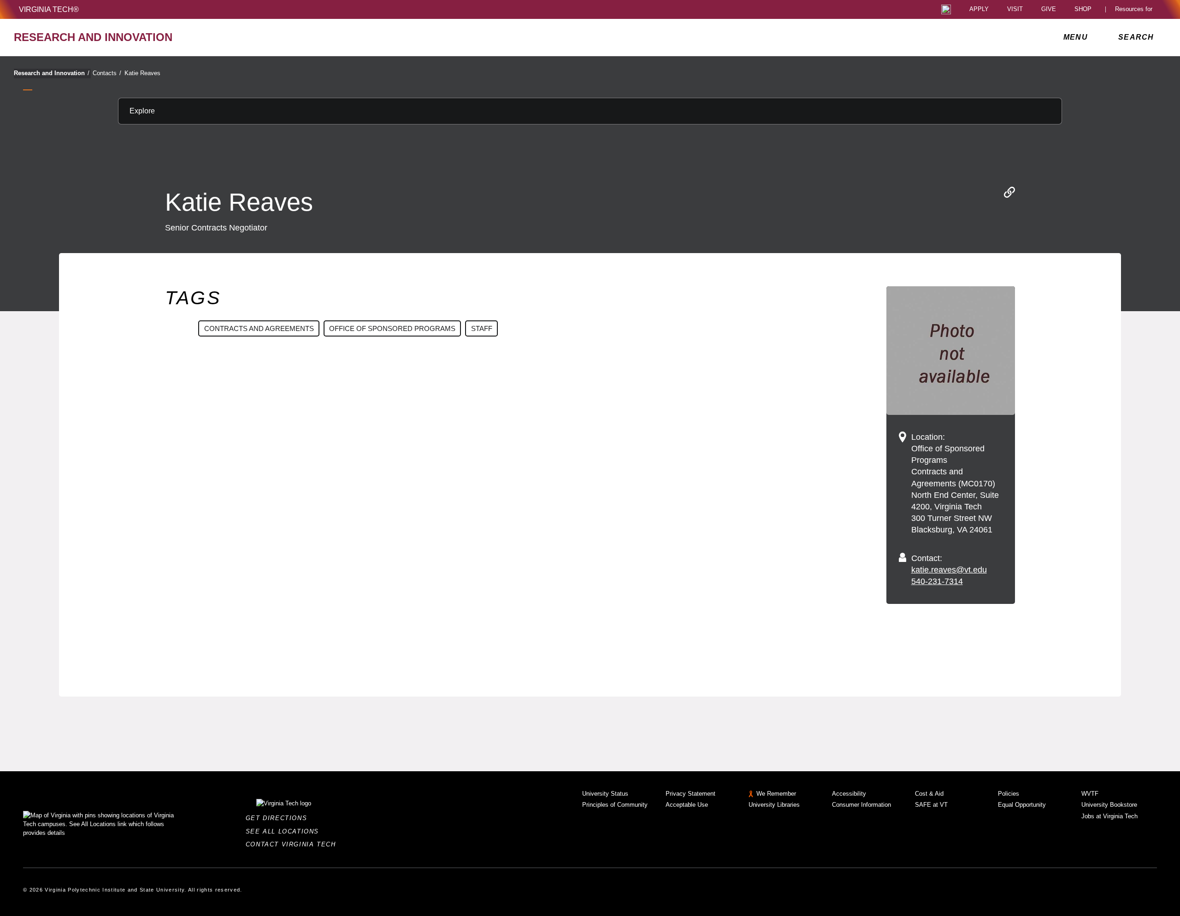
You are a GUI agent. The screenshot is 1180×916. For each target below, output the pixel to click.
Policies (1008, 793)
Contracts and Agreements (259, 328)
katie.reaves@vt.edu (949, 569)
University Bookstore (1109, 804)
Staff (481, 328)
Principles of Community (615, 804)
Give (1048, 9)
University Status (605, 793)
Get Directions (279, 818)
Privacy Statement (690, 793)
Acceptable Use (687, 804)
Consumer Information (861, 804)
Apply (979, 9)
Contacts (107, 73)
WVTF (1089, 793)
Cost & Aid (929, 793)
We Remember (776, 793)
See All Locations (285, 831)
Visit (1015, 9)
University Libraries (774, 804)
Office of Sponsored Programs (392, 328)
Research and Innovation (51, 73)
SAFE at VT (931, 804)
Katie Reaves (142, 73)
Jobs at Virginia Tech (1109, 816)
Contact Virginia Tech (293, 844)
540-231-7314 (937, 581)
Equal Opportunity (1022, 804)
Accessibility (849, 793)
